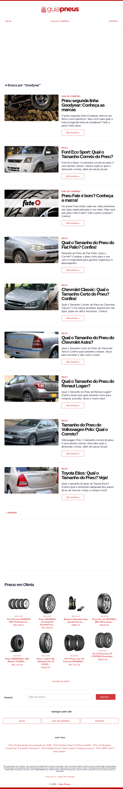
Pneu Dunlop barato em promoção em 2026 (30, 745)
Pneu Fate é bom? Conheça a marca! (87, 198)
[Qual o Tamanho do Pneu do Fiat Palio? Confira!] (31, 250)
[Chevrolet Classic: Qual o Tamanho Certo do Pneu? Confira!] (31, 297)
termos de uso (50, 777)
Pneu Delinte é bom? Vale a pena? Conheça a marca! (68, 748)
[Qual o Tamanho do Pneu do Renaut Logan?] (31, 388)
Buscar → (105, 697)
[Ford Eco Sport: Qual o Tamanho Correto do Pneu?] (31, 159)
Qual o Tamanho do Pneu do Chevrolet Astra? (88, 340)
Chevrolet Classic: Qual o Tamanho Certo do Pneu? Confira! (85, 294)
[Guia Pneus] (60, 9)
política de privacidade (66, 777)
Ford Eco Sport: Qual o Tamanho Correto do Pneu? (87, 154)
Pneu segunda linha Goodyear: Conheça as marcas (83, 105)
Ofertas (113, 21)
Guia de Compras (60, 21)
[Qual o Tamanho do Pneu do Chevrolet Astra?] (31, 345)
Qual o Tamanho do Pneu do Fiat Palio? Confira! (88, 245)
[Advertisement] (61, 59)
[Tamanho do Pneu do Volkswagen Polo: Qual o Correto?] (31, 432)
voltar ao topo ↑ (61, 681)
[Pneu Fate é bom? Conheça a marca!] (31, 203)
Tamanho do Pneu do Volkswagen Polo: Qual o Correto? (85, 429)
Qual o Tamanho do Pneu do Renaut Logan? (88, 383)
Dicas (8, 21)
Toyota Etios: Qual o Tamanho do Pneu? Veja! (85, 475)
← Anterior (10, 512)
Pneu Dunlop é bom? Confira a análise (72, 745)
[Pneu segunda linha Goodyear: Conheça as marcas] (31, 108)
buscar (8, 697)
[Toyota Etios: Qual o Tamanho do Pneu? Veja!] (31, 480)
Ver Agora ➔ (73, 133)
